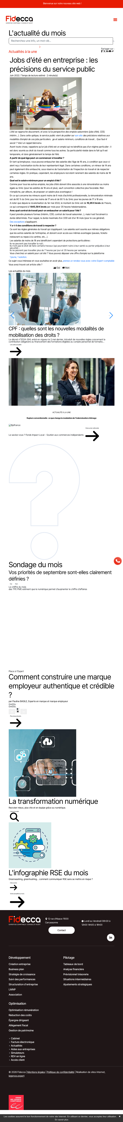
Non (16, 584)
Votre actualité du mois (17, 893)
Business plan (16, 969)
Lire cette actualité (15, 344)
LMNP (12, 989)
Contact (61, 930)
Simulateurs (17, 1052)
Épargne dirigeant (19, 1020)
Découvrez (13, 883)
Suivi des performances (22, 979)
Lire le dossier (14, 811)
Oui (11, 584)
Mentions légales (36, 1072)
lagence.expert (16, 1075)
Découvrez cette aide (92, 428)
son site (78, 135)
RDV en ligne (18, 1056)
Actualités (16, 1045)
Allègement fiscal (18, 1025)
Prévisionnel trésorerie (75, 974)
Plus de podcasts (15, 716)
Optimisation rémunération (24, 1010)
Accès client (18, 1059)
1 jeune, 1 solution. (18, 257)
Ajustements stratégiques (77, 984)
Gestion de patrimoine (21, 1030)
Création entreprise (19, 964)
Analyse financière (73, 969)
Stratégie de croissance (22, 974)
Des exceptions (17, 221)
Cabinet (15, 1038)
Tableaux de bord (73, 964)
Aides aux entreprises (23, 1049)
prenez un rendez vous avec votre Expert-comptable (88, 260)
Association (15, 994)
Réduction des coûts (20, 1015)
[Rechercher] (113, 41)
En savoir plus (61, 1119)
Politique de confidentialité (60, 1072)
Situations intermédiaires (77, 979)
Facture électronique (22, 1042)
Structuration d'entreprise (23, 984)
